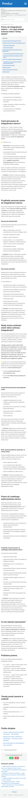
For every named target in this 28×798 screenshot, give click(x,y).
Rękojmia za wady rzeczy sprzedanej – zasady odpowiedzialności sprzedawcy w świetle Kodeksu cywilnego (13, 775)
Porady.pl (14, 791)
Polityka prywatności (19, 795)
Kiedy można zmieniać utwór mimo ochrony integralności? (12, 50)
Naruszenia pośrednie (8, 47)
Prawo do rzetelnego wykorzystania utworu (12, 59)
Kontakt (5, 795)
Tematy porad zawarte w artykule (10, 69)
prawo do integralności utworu (10, 750)
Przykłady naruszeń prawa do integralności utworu (14, 43)
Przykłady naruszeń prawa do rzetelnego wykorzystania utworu (12, 62)
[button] (11, 758)
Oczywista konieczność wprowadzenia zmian (13, 53)
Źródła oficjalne (6, 71)
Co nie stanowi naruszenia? (9, 65)
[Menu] (25, 3)
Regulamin (10, 795)
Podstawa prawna (7, 67)
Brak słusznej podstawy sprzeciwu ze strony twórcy (13, 56)
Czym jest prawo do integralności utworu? (12, 40)
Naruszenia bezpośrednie (9, 45)
